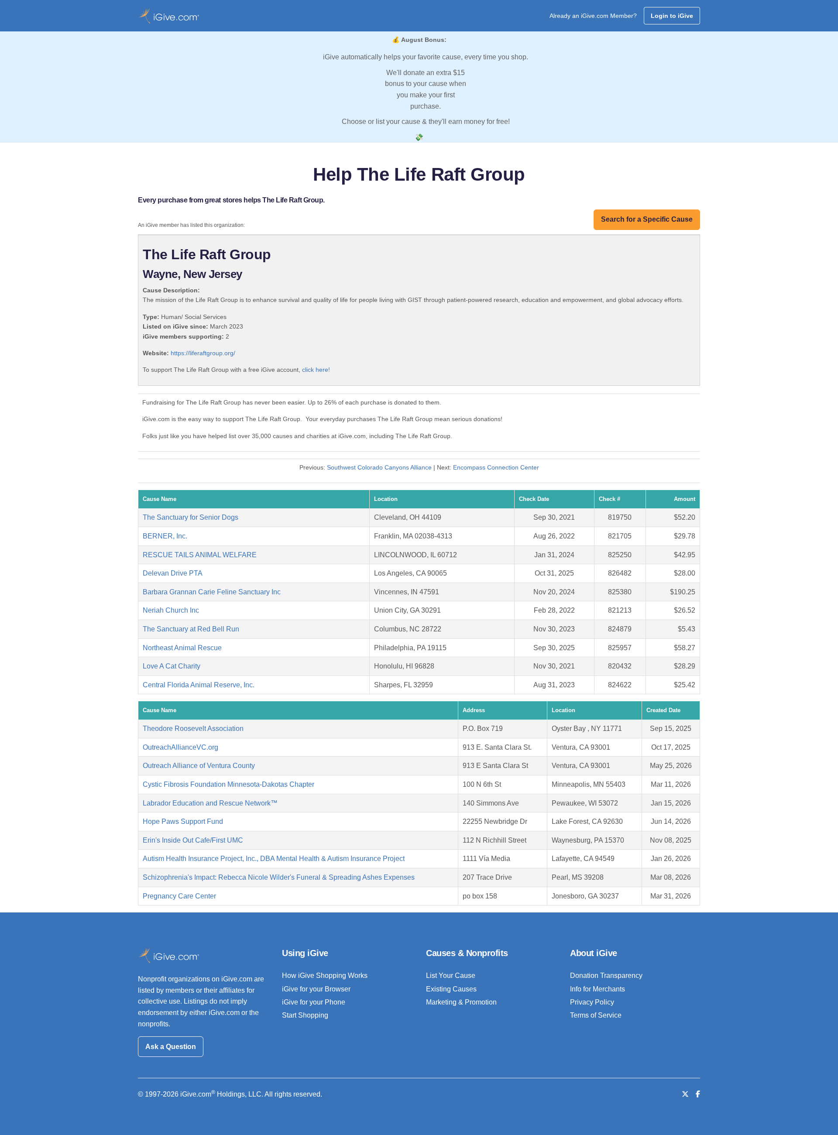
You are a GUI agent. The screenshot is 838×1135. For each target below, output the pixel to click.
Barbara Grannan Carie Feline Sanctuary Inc (212, 592)
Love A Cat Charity (171, 666)
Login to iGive (672, 15)
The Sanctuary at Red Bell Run (191, 629)
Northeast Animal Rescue (182, 648)
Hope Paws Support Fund (183, 821)
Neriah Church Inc (171, 610)
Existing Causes (451, 989)
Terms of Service (596, 1015)
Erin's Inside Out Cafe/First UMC (193, 840)
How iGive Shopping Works (324, 975)
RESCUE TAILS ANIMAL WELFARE (200, 555)
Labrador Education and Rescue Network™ (210, 803)
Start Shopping (305, 1015)
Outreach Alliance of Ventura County (199, 765)
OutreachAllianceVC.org (180, 747)
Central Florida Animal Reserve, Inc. (198, 685)
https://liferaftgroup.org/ (203, 353)
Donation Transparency (606, 975)
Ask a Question (170, 1046)
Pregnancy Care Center (179, 896)
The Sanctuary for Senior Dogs (190, 517)
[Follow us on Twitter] (685, 1094)
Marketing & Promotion (461, 1002)
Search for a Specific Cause (647, 219)
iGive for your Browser (316, 989)
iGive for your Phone (313, 1002)
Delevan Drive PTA (173, 573)
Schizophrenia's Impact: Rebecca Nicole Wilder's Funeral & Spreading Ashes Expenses (279, 877)
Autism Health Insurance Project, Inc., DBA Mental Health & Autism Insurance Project (274, 858)
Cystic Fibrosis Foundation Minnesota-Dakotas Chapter (228, 784)
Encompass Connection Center (496, 467)
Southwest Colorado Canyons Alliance (379, 467)
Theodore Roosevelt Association (193, 728)
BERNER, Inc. (165, 536)
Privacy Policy (592, 1002)
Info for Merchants (597, 989)
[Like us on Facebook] (698, 1094)
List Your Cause (450, 975)
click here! (316, 369)
